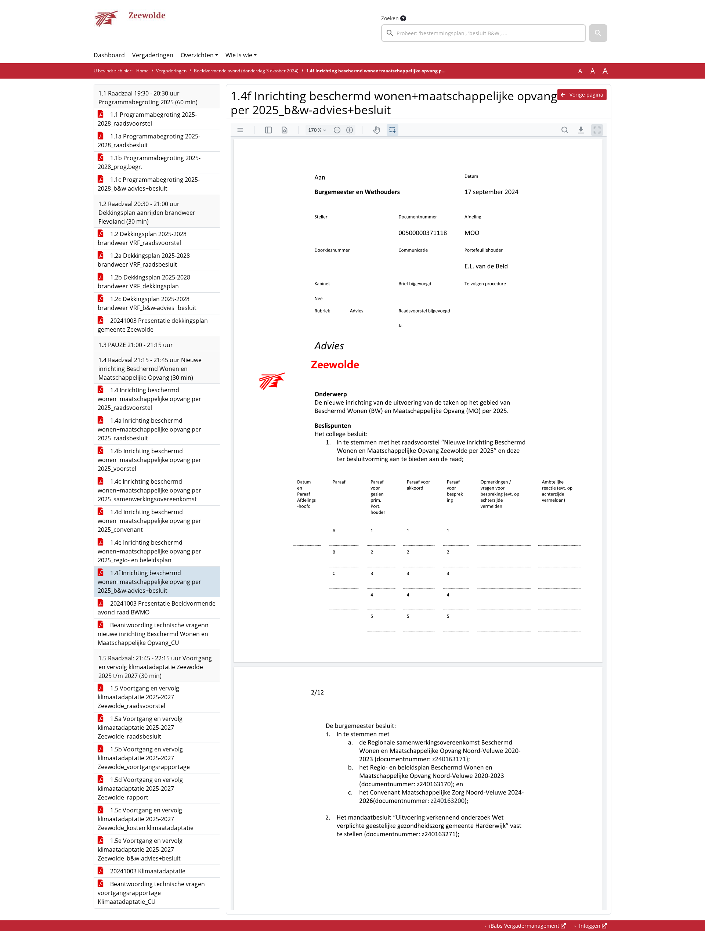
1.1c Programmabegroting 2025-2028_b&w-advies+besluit (149, 184)
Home (142, 71)
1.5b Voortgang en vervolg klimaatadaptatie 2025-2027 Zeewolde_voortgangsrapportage (144, 758)
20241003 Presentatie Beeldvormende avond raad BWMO (157, 607)
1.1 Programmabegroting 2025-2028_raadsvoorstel (147, 119)
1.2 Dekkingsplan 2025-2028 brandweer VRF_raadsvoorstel (142, 238)
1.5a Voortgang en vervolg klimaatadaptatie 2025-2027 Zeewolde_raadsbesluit (140, 727)
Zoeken (390, 18)
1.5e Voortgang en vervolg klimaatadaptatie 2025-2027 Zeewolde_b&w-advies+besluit (140, 849)
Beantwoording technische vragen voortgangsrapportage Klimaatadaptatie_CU (151, 893)
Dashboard (109, 55)
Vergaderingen (152, 55)
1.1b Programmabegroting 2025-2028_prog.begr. (149, 162)
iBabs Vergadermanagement (524, 925)
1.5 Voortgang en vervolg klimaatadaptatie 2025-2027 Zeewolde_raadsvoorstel (138, 697)
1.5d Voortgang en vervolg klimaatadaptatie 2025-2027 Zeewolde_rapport (140, 788)
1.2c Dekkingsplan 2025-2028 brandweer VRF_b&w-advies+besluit (147, 303)
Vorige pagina (585, 94)
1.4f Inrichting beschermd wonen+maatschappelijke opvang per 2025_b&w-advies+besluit (149, 582)
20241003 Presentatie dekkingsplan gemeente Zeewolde (153, 325)
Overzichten (197, 55)
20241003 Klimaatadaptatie (147, 871)
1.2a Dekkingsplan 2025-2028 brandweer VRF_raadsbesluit (144, 260)
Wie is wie (238, 55)
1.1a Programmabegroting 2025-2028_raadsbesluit (149, 140)
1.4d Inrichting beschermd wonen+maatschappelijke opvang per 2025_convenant (149, 521)
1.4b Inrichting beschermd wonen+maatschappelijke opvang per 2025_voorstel (149, 460)
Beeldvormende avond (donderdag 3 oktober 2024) (246, 71)
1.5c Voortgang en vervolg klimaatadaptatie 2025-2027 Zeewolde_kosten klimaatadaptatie (146, 819)
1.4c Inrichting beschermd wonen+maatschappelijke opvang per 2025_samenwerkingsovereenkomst (149, 490)
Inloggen (590, 925)
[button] (598, 33)
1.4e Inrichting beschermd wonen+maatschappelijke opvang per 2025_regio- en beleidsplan (149, 551)
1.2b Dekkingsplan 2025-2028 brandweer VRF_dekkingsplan (144, 281)
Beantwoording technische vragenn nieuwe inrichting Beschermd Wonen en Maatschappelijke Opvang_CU (153, 634)
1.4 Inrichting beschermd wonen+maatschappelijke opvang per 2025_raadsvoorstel (149, 399)
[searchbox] (483, 33)
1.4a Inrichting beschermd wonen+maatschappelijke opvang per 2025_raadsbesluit (149, 429)
